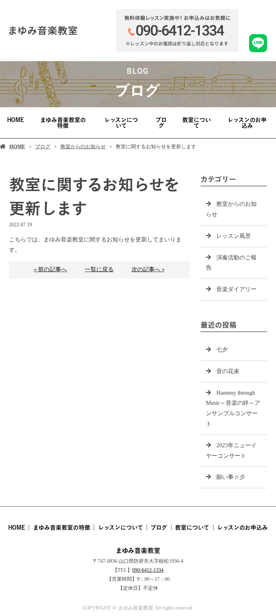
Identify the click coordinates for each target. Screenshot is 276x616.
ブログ (161, 122)
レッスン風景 (233, 236)
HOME (15, 120)
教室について (196, 122)
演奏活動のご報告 (231, 262)
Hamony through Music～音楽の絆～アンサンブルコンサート (233, 408)
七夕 (222, 349)
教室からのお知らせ (83, 146)
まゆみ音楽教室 (138, 550)
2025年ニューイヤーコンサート (231, 450)
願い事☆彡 (230, 477)
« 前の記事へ (50, 269)
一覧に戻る (99, 269)
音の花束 (227, 371)
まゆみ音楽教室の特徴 (63, 122)
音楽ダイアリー (236, 289)
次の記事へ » (148, 269)
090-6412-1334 (148, 570)
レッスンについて (121, 122)
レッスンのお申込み (247, 122)
